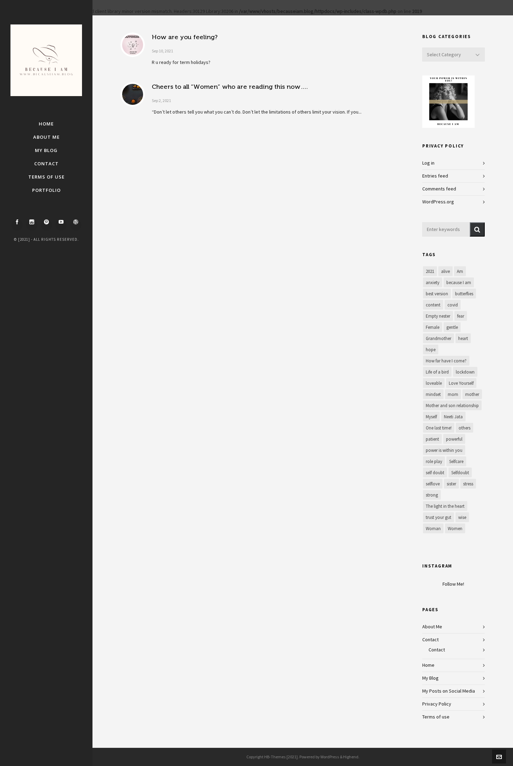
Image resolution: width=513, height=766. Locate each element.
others (464, 428)
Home (428, 665)
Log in (428, 163)
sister (451, 484)
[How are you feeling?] (132, 44)
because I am (458, 282)
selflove (433, 484)
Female (432, 327)
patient (432, 439)
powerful (454, 439)
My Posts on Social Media (448, 691)
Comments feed (439, 189)
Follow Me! (453, 584)
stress (468, 484)
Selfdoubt (460, 472)
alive (445, 271)
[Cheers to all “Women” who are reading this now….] (132, 94)
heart (463, 338)
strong (432, 495)
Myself (431, 416)
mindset (433, 394)
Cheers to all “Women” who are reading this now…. (230, 86)
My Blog (430, 678)
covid (452, 305)
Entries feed (435, 176)
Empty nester (438, 316)
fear (460, 316)
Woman (433, 528)
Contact (430, 640)
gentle (452, 327)
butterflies (464, 293)
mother (472, 394)
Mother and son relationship (452, 405)
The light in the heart (445, 506)
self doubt (435, 472)
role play (434, 461)
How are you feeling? (184, 37)
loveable (434, 383)
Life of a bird (437, 372)
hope (431, 349)
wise (462, 517)
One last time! (439, 428)
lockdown (465, 372)
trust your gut (438, 517)
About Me (432, 627)
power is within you (444, 450)
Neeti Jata (453, 416)
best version (437, 293)
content (433, 305)
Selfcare (456, 461)
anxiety (432, 282)
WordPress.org (438, 202)
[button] (477, 229)
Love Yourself (461, 383)
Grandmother (438, 338)
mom (453, 394)
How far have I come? (446, 361)
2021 (430, 271)
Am (460, 271)
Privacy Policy (436, 704)
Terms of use (435, 717)
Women (455, 528)
